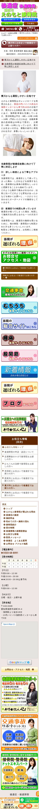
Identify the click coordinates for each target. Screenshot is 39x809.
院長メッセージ (13, 537)
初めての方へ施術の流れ (17, 521)
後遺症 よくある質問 (16, 541)
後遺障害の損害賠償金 (16, 531)
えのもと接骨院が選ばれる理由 (20, 512)
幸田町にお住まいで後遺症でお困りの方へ (19, 472)
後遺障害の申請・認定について (19, 452)
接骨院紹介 (11, 525)
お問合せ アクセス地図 (17, 544)
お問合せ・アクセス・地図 (17, 669)
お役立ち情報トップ (14, 447)
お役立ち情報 (12, 33)
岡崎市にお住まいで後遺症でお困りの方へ (19, 276)
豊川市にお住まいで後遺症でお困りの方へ (19, 486)
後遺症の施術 (12, 515)
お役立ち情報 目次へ (26, 38)
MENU (10, 29)
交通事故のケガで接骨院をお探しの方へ (19, 458)
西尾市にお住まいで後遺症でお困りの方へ (19, 269)
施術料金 (10, 518)
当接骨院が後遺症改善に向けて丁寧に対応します (20, 65)
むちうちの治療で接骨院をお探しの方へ (19, 465)
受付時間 (10, 528)
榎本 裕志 (28, 51)
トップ (3, 33)
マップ (18, 662)
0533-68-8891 (10, 552)
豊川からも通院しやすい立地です (20, 60)
